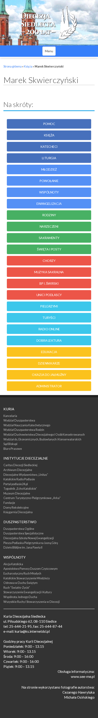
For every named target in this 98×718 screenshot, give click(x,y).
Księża (28, 66)
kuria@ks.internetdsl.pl (32, 631)
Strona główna (12, 66)
